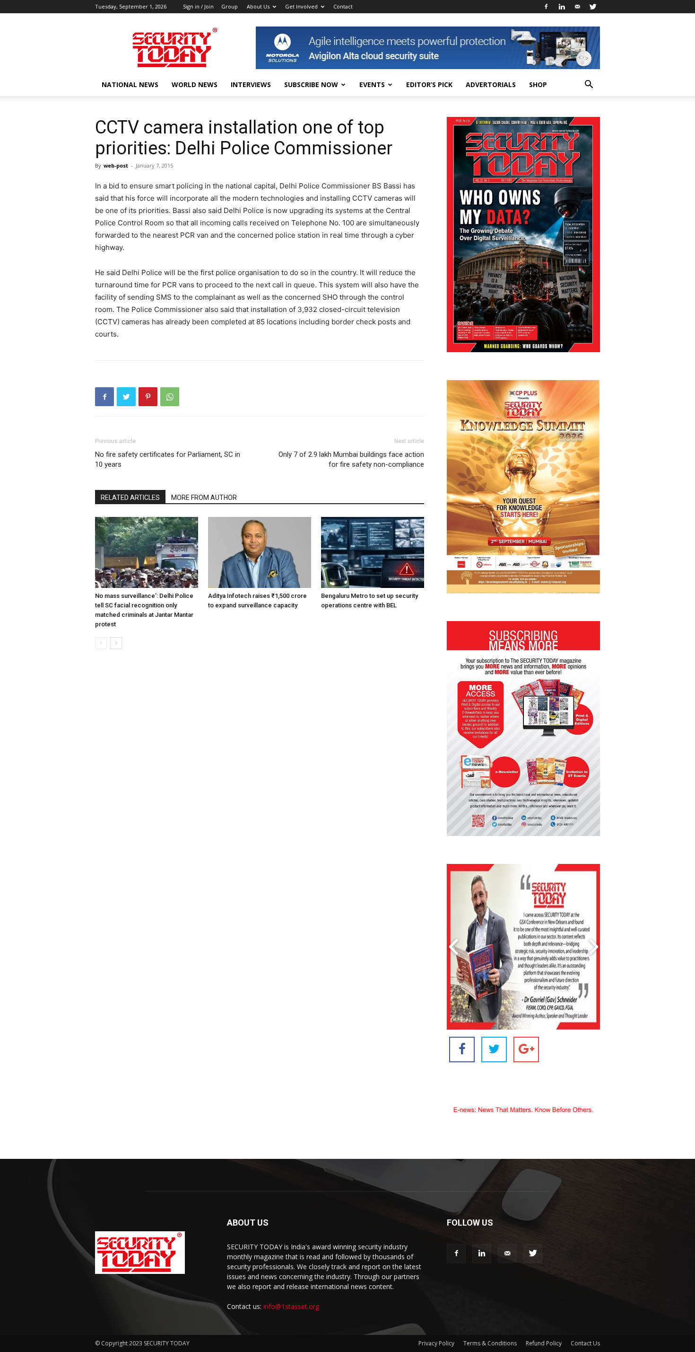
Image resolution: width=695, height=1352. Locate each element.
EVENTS (372, 84)
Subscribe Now (311, 84)
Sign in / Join (198, 6)
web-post (116, 165)
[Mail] (577, 6)
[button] (588, 85)
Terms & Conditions (490, 1343)
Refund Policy (544, 1343)
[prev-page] (101, 643)
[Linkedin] (562, 6)
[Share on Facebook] (462, 1049)
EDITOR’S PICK (429, 84)
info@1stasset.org (291, 1306)
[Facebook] (546, 6)
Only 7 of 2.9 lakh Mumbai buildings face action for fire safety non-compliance (351, 459)
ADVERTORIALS (491, 84)
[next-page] (116, 643)
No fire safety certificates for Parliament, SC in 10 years (167, 459)
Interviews (251, 84)
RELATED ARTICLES (130, 497)
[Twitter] (593, 6)
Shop (538, 84)
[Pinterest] (148, 396)
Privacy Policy (436, 1343)
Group (229, 6)
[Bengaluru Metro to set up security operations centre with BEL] (372, 552)
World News (194, 84)
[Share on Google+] (526, 1049)
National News (130, 84)
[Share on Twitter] (494, 1049)
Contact (343, 6)
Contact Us (585, 1343)
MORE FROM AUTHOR (204, 497)
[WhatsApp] (169, 396)
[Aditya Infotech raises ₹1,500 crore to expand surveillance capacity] (259, 552)
